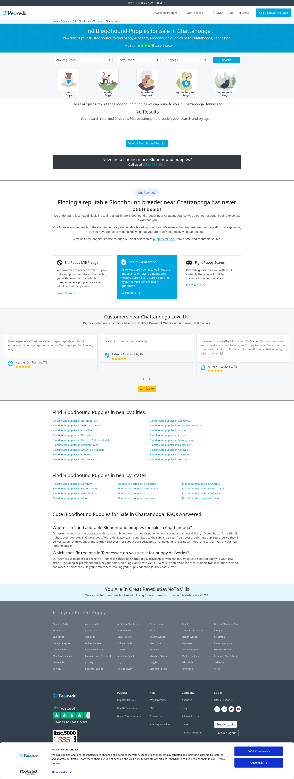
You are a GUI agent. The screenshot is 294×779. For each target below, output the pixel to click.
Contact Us (156, 716)
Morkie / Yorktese (191, 655)
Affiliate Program (191, 716)
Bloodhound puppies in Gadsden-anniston (77, 425)
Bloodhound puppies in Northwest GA (75, 420)
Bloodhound (85, 21)
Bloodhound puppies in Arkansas (201, 493)
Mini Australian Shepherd (98, 655)
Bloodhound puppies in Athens (168, 435)
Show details (59, 772)
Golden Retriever (93, 643)
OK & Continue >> (259, 751)
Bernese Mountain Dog (226, 624)
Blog (231, 13)
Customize (256, 762)
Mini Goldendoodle (62, 655)
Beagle (185, 624)
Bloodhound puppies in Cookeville (170, 420)
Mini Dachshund (222, 649)
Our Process (195, 13)
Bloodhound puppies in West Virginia (74, 493)
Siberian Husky (125, 668)
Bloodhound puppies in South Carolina (75, 488)
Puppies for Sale (69, 21)
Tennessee (98, 21)
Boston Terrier (124, 630)
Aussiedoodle (92, 624)
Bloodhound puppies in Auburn (71, 454)
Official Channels (224, 700)
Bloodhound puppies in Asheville (169, 449)
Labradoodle (59, 649)
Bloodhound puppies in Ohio (70, 498)
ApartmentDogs (225, 94)
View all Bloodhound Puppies (147, 143)
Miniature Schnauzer (160, 655)
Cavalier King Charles (192, 630)
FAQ (152, 708)
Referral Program (192, 732)
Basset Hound (157, 624)
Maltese (121, 649)
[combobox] (82, 60)
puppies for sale (164, 239)
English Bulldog (157, 636)
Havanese (187, 643)
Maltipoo (154, 649)
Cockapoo (90, 636)
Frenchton (219, 636)
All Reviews (147, 389)
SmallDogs (68, 94)
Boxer (153, 630)
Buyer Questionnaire (129, 716)
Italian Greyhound (223, 643)
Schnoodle (187, 662)
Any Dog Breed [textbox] (66, 60)
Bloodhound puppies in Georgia (201, 483)
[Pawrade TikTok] (232, 709)
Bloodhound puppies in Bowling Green (76, 444)
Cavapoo (218, 630)
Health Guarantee (127, 708)
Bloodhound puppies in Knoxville (72, 430)
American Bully (60, 624)
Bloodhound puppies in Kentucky (72, 483)
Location (165, 724)
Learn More (64, 293)
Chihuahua (58, 636)
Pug (119, 662)
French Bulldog (189, 636)
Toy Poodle (187, 668)
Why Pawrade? (158, 700)
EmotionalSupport (147, 94)
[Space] (64, 695)
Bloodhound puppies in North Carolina (204, 488)
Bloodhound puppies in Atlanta (168, 430)
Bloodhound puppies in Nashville (72, 435)
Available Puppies (166, 13)
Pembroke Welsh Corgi (225, 655)
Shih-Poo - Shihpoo (95, 668)
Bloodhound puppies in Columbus (170, 454)
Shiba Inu (219, 662)
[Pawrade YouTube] (239, 709)
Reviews (243, 13)
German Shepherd (62, 643)
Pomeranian (59, 662)
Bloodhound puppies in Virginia (136, 498)
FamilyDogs (108, 94)
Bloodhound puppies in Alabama (136, 483)
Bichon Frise (59, 630)
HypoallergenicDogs (186, 94)
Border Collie (91, 630)
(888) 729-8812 (278, 13)
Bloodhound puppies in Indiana (135, 493)
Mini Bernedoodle (191, 649)
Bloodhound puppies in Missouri (201, 498)
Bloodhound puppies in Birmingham (171, 440)
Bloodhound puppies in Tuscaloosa (73, 459)
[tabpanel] (50, 353)
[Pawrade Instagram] (224, 709)
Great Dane (155, 643)
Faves (217, 12)
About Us (187, 700)
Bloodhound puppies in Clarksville (170, 444)
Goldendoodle (124, 643)
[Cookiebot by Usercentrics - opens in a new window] (29, 772)
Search (226, 60)
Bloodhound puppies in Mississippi (138, 488)
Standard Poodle (158, 668)
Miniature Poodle (126, 655)
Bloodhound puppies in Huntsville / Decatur (175, 425)
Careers (186, 724)
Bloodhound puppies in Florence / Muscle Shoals (81, 440)
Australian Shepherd (127, 624)
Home (56, 21)
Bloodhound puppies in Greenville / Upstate (78, 449)
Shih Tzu (57, 668)
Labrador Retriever (94, 649)
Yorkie (217, 668)
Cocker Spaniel (124, 636)
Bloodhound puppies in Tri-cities (169, 459)
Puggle (153, 662)
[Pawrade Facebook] (217, 709)
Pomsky (89, 662)
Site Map (155, 724)
